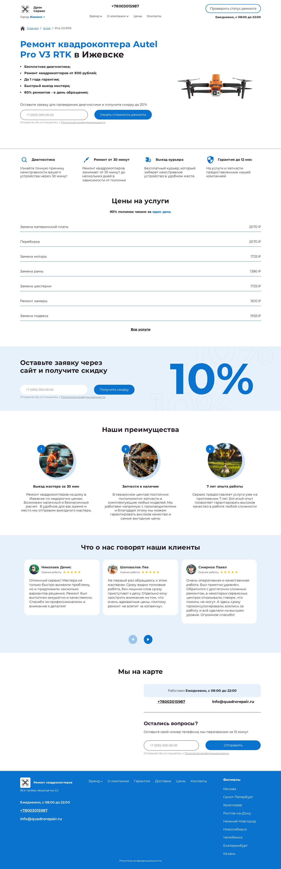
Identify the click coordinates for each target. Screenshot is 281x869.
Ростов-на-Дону (237, 813)
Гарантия (142, 781)
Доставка (163, 781)
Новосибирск (235, 829)
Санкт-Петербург (238, 797)
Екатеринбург (235, 846)
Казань (229, 854)
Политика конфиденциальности (140, 860)
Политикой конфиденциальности (83, 122)
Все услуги (140, 329)
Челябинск (233, 837)
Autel (47, 28)
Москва (229, 789)
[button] (148, 639)
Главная (33, 28)
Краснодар (232, 805)
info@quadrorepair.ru (233, 702)
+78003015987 (125, 6)
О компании (116, 16)
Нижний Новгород (239, 821)
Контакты (154, 16)
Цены (138, 16)
